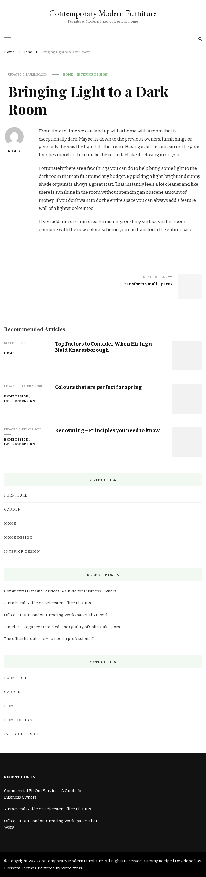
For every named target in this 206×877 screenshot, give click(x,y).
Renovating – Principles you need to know (107, 430)
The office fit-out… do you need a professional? (49, 638)
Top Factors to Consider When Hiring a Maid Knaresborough (103, 347)
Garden (12, 509)
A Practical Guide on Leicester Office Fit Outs (47, 603)
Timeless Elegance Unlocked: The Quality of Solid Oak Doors (62, 626)
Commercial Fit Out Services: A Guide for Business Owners (61, 591)
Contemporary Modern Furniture (103, 13)
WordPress (71, 868)
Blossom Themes (20, 868)
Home (68, 74)
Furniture (15, 495)
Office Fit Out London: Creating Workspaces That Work (56, 615)
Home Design (16, 396)
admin (14, 151)
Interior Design (92, 74)
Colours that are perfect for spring (98, 387)
